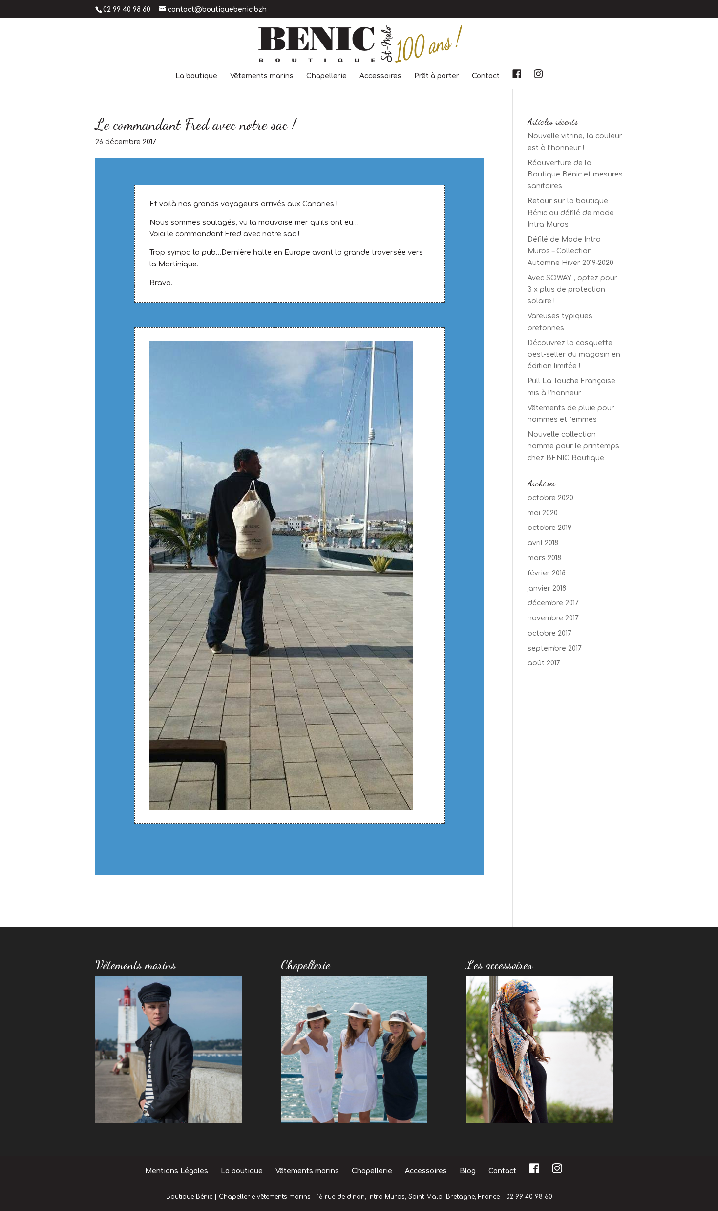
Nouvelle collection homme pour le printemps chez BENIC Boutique (573, 446)
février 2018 (547, 573)
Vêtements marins (262, 76)
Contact (486, 76)
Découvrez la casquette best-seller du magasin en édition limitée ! (574, 354)
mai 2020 (543, 513)
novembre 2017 (553, 618)
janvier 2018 (547, 588)
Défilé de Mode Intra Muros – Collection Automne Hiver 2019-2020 (570, 251)
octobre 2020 (550, 498)
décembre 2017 (553, 603)
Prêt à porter (436, 76)
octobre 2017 (549, 633)
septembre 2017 (555, 648)
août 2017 (544, 663)
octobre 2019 (549, 527)
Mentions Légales (176, 1171)
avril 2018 (543, 543)
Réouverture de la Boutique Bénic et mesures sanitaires (575, 174)
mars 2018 (544, 558)
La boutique (196, 76)
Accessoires (380, 76)
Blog (468, 1171)
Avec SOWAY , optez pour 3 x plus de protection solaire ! (572, 289)
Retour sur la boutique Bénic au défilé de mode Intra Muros (571, 213)
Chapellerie (326, 76)
